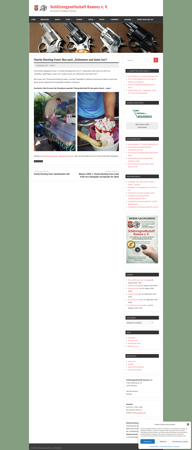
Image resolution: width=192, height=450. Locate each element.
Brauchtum (44, 19)
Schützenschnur (133, 288)
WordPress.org (133, 346)
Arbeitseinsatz (133, 285)
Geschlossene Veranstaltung (138, 305)
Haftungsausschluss (135, 370)
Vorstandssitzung (134, 299)
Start (33, 19)
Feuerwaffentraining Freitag (138, 280)
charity (40, 161)
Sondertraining (133, 294)
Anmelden (131, 338)
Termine (79, 19)
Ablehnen (163, 441)
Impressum (177, 446)
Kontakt (131, 364)
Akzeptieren (148, 441)
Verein (90, 19)
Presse (101, 19)
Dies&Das (127, 19)
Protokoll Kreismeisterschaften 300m (141, 193)
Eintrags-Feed (133, 340)
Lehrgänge (114, 19)
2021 (36, 161)
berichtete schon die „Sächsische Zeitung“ (57, 156)
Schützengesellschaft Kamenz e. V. (79, 7)
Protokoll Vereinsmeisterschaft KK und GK (143, 207)
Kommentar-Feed (134, 343)
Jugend (57, 19)
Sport (68, 19)
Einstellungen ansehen (180, 441)
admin (52, 65)
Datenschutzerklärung (166, 446)
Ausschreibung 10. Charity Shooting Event (143, 76)
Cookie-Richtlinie (154, 446)
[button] (188, 424)
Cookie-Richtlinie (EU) (145, 19)
